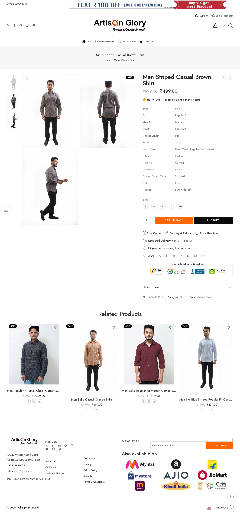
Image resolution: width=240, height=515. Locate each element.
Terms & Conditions (94, 482)
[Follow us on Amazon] (60, 448)
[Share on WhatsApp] (195, 255)
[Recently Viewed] (232, 507)
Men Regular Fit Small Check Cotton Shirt (34, 391)
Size (145, 200)
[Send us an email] (59, 445)
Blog (47, 479)
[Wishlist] (26, 78)
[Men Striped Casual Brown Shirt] (13, 82)
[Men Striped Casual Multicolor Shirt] (230, 77)
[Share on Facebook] (166, 255)
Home (89, 41)
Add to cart (174, 220)
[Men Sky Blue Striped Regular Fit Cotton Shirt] (206, 359)
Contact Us (89, 458)
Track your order (224, 507)
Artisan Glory (204, 297)
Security (87, 476)
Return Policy (90, 470)
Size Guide (153, 233)
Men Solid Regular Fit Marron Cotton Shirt (149, 391)
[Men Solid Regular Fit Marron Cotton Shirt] (149, 354)
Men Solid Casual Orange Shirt (91, 399)
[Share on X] (159, 255)
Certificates (51, 467)
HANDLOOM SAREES (105, 41)
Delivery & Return (180, 233)
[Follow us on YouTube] (33, 25)
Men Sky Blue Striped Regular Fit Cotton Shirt (206, 399)
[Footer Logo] (24, 440)
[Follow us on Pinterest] (20, 25)
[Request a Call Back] (232, 496)
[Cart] (215, 25)
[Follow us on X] (8, 25)
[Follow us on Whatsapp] (53, 448)
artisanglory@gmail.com (20, 471)
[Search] (230, 25)
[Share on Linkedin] (181, 255)
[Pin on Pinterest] (173, 255)
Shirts (133, 60)
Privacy (87, 464)
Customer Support (55, 473)
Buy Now (213, 220)
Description (151, 287)
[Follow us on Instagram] (27, 25)
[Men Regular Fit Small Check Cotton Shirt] (34, 354)
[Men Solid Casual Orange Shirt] (223, 77)
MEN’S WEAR (149, 41)
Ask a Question (208, 233)
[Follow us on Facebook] (14, 25)
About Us (50, 461)
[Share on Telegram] (188, 255)
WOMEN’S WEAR (129, 41)
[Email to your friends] (202, 255)
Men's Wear (120, 60)
